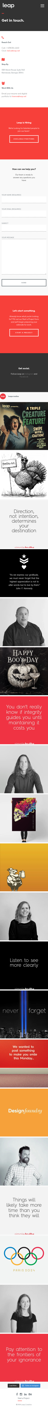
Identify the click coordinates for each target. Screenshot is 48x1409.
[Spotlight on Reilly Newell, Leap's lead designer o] (24, 769)
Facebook (24, 377)
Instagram (29, 374)
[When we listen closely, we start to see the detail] (24, 965)
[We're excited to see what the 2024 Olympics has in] (24, 1260)
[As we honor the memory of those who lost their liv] (24, 1014)
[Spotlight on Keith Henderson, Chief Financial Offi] (24, 622)
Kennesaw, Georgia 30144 (13, 73)
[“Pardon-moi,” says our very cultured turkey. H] (24, 475)
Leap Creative (26, 1404)
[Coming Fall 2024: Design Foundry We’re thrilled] (24, 1112)
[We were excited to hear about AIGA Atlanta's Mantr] (24, 818)
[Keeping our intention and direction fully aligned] (24, 524)
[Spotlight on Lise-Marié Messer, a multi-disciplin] (24, 916)
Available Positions (24, 139)
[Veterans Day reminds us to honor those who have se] (24, 573)
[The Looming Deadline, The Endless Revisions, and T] (24, 426)
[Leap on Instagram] (21, 1394)
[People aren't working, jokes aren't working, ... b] (24, 1063)
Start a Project (24, 333)
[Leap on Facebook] (17, 1394)
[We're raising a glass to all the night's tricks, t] (24, 671)
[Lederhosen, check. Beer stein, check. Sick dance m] (24, 867)
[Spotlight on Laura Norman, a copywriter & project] (24, 1309)
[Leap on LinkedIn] (25, 1394)
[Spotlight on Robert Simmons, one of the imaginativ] (24, 1162)
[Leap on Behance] (30, 1394)
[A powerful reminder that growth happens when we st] (24, 1358)
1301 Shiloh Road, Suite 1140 (13, 70)
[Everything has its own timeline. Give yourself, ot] (24, 1211)
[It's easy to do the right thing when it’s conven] (24, 720)
